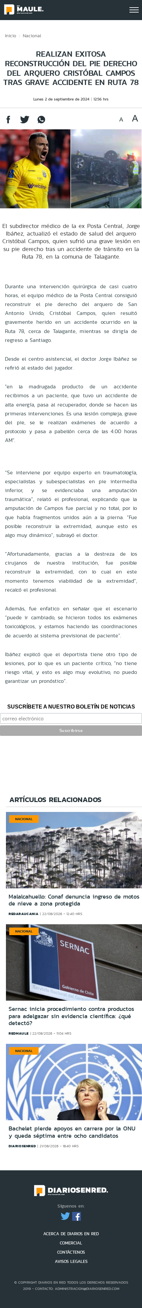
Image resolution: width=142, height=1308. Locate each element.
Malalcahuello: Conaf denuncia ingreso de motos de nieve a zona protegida (74, 900)
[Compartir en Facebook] (8, 123)
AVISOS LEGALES (71, 1261)
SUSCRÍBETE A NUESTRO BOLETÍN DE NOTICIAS (71, 707)
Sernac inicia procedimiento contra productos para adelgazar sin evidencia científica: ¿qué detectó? (71, 1016)
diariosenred (22, 1146)
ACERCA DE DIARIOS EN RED (71, 1234)
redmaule (19, 1033)
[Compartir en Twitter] (25, 123)
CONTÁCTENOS (71, 1252)
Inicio (10, 35)
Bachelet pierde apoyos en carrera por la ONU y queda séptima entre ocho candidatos (72, 1132)
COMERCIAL (71, 1243)
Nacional (32, 35)
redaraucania (23, 913)
